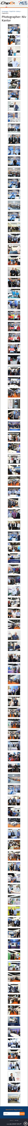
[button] (25, 2)
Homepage (5, 11)
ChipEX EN (12, 11)
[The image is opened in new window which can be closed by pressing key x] (14, 29)
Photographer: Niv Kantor (14, 18)
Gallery (18, 11)
